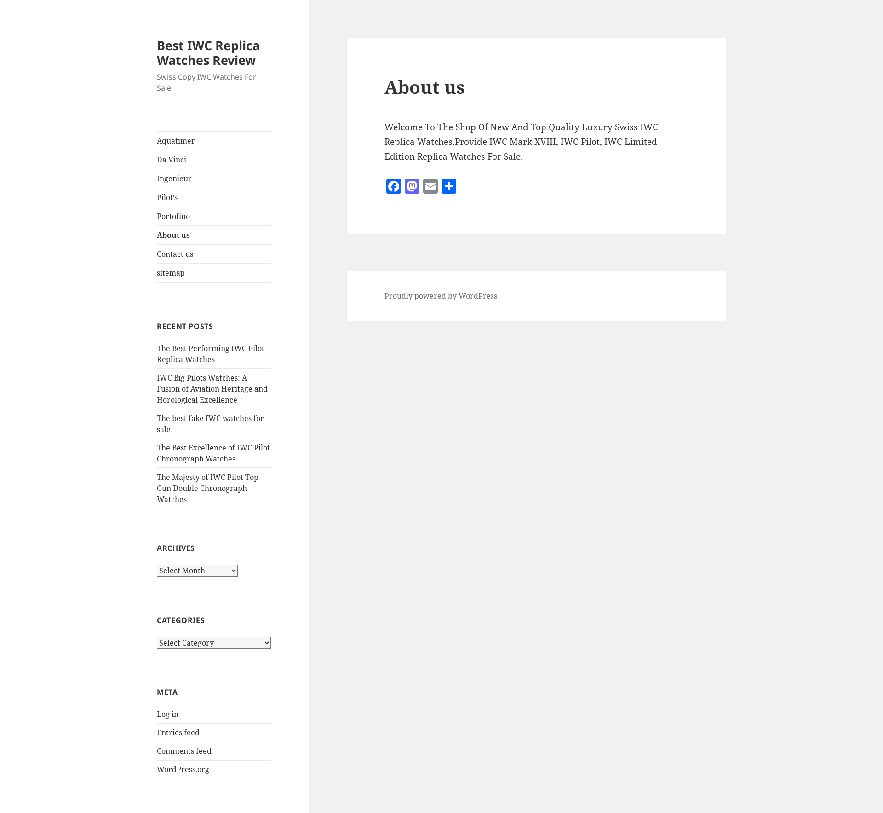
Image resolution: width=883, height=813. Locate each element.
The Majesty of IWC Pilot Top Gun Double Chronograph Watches (207, 488)
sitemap (171, 273)
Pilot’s (167, 197)
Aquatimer (176, 141)
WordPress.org (183, 769)
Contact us (175, 254)
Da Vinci (171, 160)
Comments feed (184, 751)
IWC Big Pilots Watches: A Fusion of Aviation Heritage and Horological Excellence (212, 389)
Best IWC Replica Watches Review (208, 53)
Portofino (173, 216)
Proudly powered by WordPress (440, 296)
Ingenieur (174, 178)
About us (173, 235)
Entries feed (178, 732)
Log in (167, 714)
